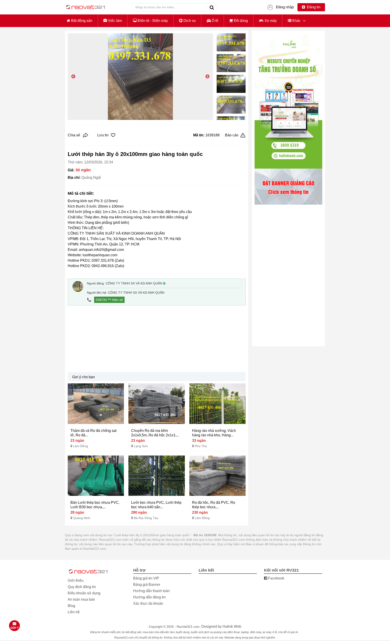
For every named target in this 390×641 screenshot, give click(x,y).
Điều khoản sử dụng (84, 593)
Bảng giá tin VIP (146, 578)
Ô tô (214, 21)
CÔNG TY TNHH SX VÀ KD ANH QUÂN (134, 283)
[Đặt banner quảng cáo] (288, 187)
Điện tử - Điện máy (152, 21)
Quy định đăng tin (82, 587)
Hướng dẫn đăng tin (149, 597)
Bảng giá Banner (146, 584)
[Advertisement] (157, 338)
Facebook (275, 578)
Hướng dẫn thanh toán (151, 591)
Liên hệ (74, 612)
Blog (71, 606)
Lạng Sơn (141, 446)
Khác (296, 21)
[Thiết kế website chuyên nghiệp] (288, 101)
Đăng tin (313, 7)
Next (207, 76)
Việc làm (114, 21)
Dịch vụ (189, 21)
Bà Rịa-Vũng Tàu (146, 518)
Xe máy (270, 21)
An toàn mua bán (81, 599)
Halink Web (232, 626)
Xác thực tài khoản (148, 603)
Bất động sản (81, 21)
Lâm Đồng (80, 446)
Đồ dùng (240, 21)
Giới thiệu (76, 580)
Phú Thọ (201, 446)
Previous (73, 76)
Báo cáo (231, 135)
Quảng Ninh (81, 518)
